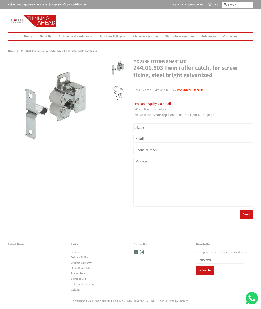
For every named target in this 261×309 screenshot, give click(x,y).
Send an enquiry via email (152, 104)
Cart (215, 4)
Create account (194, 4)
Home (28, 36)
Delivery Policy (79, 257)
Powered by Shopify (176, 301)
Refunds (76, 289)
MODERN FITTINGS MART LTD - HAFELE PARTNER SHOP (129, 301)
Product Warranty (81, 262)
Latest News (16, 244)
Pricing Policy (79, 273)
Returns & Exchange (83, 284)
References (208, 36)
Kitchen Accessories (145, 36)
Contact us (230, 36)
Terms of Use (78, 278)
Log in (175, 4)
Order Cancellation (82, 268)
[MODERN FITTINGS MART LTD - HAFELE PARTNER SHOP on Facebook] (135, 253)
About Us (45, 36)
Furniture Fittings (111, 36)
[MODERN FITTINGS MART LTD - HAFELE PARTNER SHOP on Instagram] (142, 253)
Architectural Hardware (74, 36)
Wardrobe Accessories (179, 36)
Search (75, 252)
